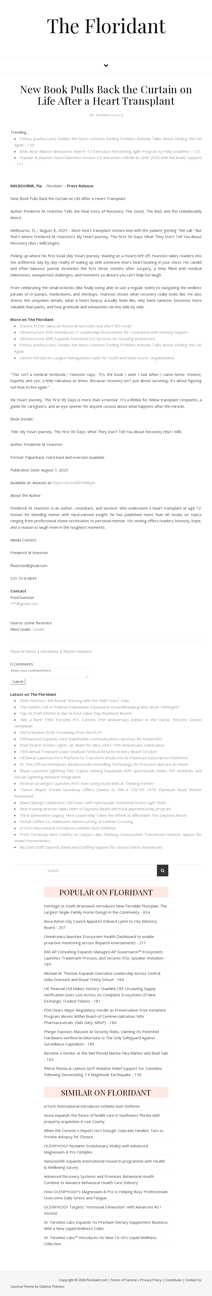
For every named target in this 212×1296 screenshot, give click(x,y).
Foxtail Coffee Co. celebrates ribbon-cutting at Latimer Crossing (76, 821)
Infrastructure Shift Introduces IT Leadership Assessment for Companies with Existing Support (104, 332)
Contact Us (193, 1280)
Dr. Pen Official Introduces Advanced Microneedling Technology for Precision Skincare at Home (104, 764)
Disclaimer (50, 651)
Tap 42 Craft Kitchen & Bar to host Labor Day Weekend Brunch (76, 713)
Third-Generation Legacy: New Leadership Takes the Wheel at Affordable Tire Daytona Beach (103, 815)
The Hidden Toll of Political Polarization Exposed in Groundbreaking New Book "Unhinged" (100, 707)
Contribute (173, 1280)
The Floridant (106, 25)
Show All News (23, 651)
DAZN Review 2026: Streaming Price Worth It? (61, 732)
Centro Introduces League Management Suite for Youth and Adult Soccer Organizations (97, 357)
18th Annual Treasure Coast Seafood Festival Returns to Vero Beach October (88, 751)
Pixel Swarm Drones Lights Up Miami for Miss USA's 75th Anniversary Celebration (92, 745)
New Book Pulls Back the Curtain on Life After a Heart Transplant (106, 94)
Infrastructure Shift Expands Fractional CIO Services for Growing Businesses (87, 338)
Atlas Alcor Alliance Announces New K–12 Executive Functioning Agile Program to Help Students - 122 (110, 151)
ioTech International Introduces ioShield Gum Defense (68, 827)
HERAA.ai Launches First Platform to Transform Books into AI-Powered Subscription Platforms (104, 757)
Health (38, 629)
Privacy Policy (151, 1280)
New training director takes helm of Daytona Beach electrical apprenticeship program (95, 808)
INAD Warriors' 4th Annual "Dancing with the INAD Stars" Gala (74, 700)
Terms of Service (124, 1280)
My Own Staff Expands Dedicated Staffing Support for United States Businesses (91, 847)
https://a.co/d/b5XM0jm (73, 482)
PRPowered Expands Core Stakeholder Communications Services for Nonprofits (91, 738)
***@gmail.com (24, 603)
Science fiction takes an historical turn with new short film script (76, 325)
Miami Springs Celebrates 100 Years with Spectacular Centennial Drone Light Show (93, 802)
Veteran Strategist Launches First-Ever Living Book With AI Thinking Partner (87, 783)
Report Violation (77, 651)
